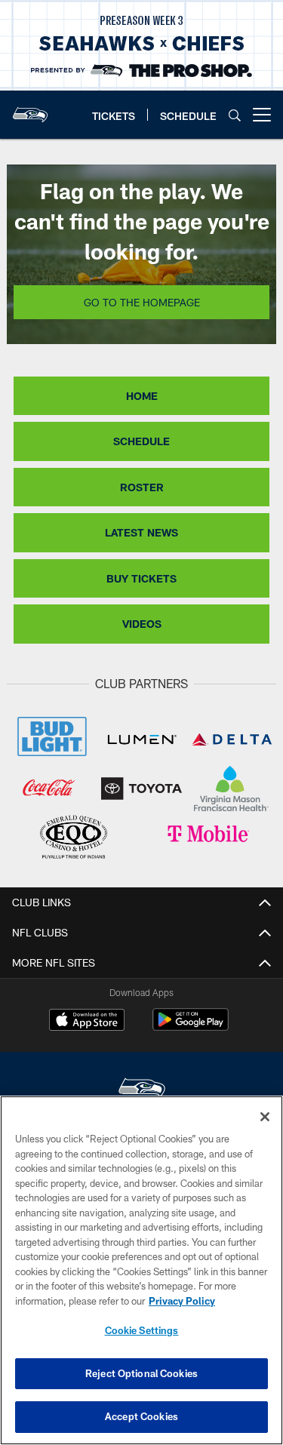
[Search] (235, 115)
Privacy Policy (182, 1301)
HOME (142, 395)
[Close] (264, 1116)
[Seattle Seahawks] (142, 1090)
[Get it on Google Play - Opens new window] (190, 1027)
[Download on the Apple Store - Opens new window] (87, 1022)
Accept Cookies (141, 1416)
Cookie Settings (142, 1330)
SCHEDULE (141, 441)
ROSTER (142, 487)
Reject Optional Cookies (141, 1373)
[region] (141, 1270)
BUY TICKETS (141, 578)
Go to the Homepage (142, 302)
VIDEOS (141, 623)
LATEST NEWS (141, 532)
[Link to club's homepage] (30, 109)
